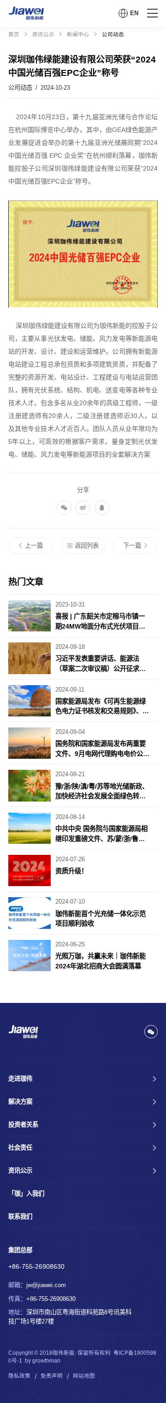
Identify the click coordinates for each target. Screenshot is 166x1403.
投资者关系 (23, 1124)
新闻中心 (78, 34)
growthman (46, 1360)
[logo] (26, 13)
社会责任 (20, 1147)
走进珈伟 (20, 1078)
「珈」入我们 (26, 1193)
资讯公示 (43, 34)
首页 (13, 34)
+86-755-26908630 (36, 1266)
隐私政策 (19, 1376)
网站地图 (84, 1376)
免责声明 (52, 1376)
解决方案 (20, 1101)
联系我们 (20, 1216)
